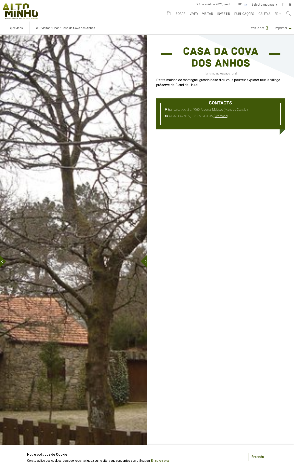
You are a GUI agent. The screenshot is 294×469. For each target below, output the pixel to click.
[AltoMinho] (20, 5)
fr (277, 14)
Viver (194, 14)
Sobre (180, 14)
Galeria (264, 14)
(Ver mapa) (221, 116)
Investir (223, 14)
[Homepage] (168, 14)
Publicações (244, 14)
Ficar (56, 28)
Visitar (207, 14)
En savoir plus (160, 460)
